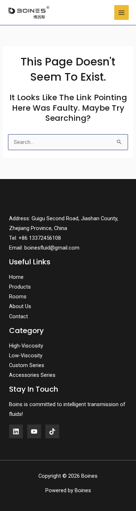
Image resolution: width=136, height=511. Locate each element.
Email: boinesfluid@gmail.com (44, 247)
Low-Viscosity (25, 355)
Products (20, 287)
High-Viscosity (26, 345)
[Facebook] (16, 431)
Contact (18, 316)
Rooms (17, 296)
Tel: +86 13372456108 (35, 238)
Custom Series (26, 365)
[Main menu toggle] (121, 12)
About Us (20, 306)
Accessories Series (32, 375)
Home (16, 277)
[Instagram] (52, 431)
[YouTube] (34, 431)
